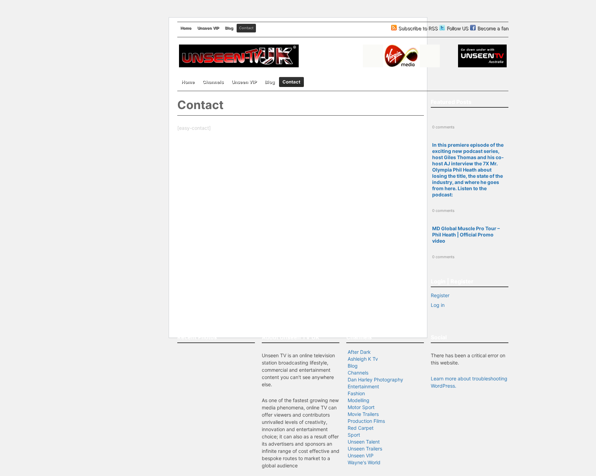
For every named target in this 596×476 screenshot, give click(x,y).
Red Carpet (361, 428)
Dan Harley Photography (375, 379)
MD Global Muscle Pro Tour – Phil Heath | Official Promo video (466, 234)
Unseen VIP (208, 28)
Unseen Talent (364, 442)
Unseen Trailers (365, 448)
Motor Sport (361, 407)
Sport (354, 435)
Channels (212, 82)
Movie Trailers (363, 414)
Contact (246, 28)
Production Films (366, 421)
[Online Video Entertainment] (239, 66)
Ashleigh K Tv (363, 359)
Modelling (358, 400)
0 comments (443, 127)
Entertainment (363, 386)
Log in (438, 305)
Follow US (457, 28)
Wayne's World (364, 462)
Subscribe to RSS (418, 28)
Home (185, 28)
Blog (229, 28)
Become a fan (492, 28)
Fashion (356, 393)
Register (440, 295)
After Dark (359, 352)
